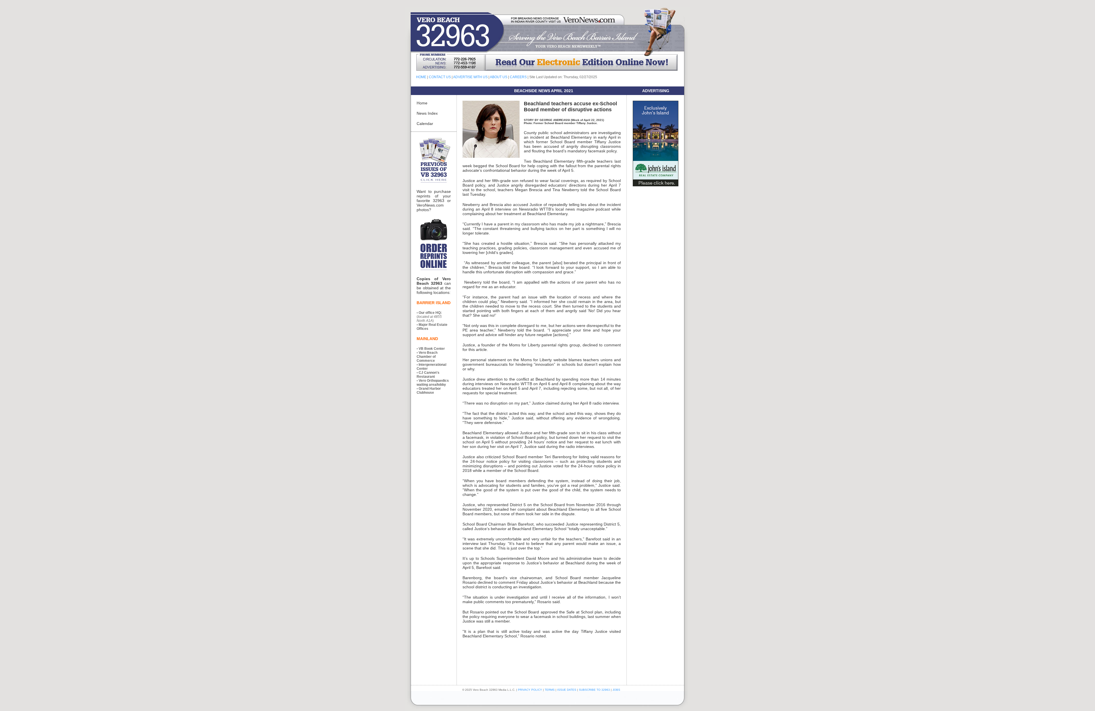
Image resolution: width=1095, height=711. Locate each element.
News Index (427, 113)
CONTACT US (440, 77)
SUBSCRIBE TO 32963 (595, 689)
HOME (421, 77)
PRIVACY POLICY (530, 689)
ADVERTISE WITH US (470, 77)
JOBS (616, 689)
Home (422, 103)
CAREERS (518, 77)
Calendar (425, 123)
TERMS (550, 689)
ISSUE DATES (566, 689)
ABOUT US (498, 77)
